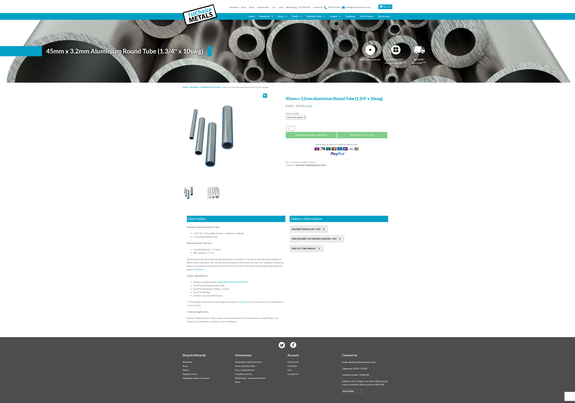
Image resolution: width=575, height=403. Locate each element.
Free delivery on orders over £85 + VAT (314, 238)
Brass (243, 7)
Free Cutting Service (244, 370)
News (237, 382)
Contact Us (318, 7)
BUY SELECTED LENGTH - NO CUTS (311, 135)
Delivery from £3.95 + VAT (306, 229)
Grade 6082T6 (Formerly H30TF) (232, 282)
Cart (274, 7)
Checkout (292, 366)
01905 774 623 (334, 7)
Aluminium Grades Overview (196, 378)
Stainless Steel (263, 7)
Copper (333, 16)
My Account (384, 16)
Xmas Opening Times (245, 366)
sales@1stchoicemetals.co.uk (358, 7)
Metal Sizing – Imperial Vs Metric (250, 378)
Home (251, 16)
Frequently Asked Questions (248, 362)
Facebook (350, 16)
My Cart (387, 6)
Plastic (251, 7)
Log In (281, 7)
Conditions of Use (243, 374)
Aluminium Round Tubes (211, 87)
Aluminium (234, 7)
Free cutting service (304, 248)
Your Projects (367, 16)
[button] (265, 96)
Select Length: (292, 113)
